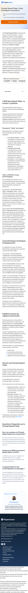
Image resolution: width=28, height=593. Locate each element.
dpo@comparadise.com (7, 536)
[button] (14, 22)
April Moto (19, 416)
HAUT (25, 585)
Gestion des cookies (6, 541)
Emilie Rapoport (14, 502)
